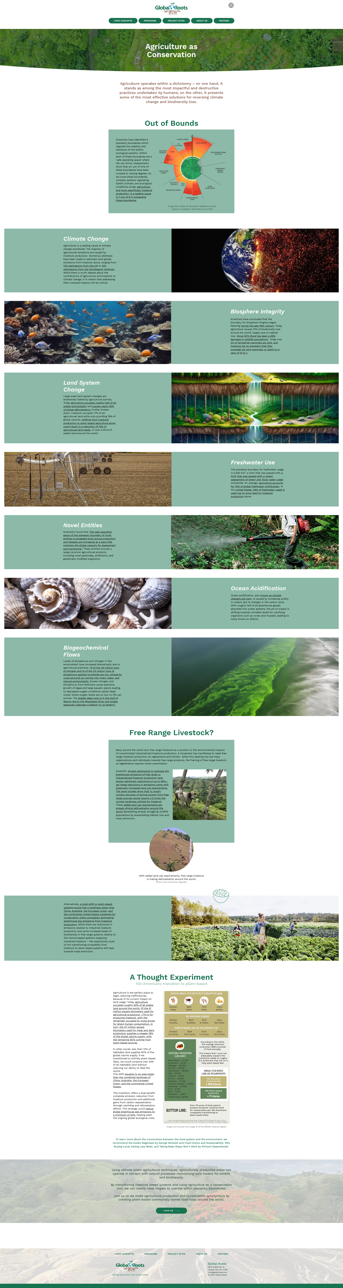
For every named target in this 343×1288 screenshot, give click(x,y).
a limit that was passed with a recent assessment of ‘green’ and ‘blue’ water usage (257, 476)
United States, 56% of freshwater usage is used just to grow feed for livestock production (258, 493)
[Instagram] (231, 5)
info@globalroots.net (217, 1272)
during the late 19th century (257, 325)
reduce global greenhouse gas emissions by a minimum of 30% (134, 1111)
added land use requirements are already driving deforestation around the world (139, 808)
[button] (123, 20)
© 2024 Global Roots (217, 1275)
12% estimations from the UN (80, 265)
